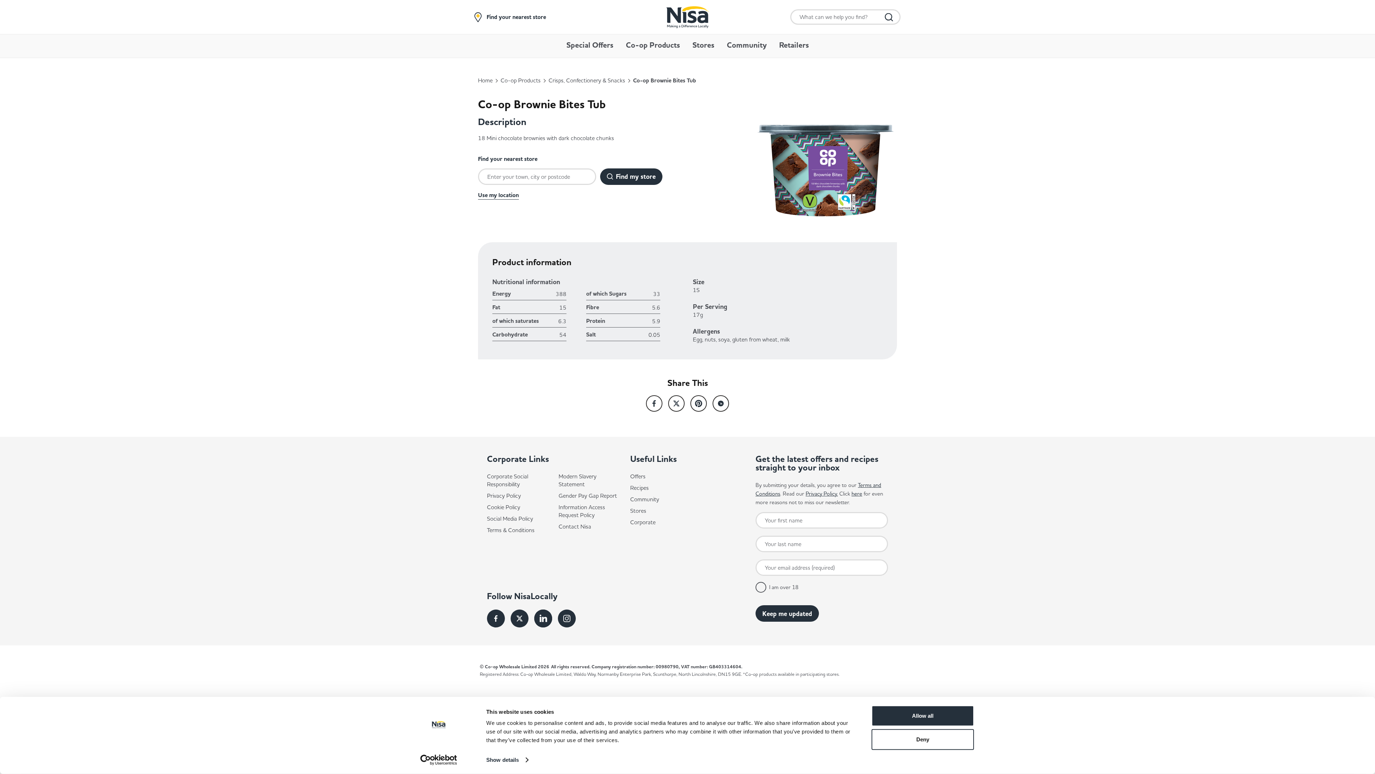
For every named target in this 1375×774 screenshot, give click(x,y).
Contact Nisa (575, 526)
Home (485, 80)
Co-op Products (521, 80)
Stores (638, 510)
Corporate (643, 522)
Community (644, 499)
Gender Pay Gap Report (588, 495)
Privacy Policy (504, 495)
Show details (502, 760)
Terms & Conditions (511, 530)
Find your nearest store (516, 17)
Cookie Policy (503, 507)
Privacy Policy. (822, 493)
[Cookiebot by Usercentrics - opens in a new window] (438, 760)
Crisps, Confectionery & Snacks (587, 80)
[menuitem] (589, 49)
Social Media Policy (510, 518)
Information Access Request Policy (582, 511)
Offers (638, 476)
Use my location (498, 195)
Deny (922, 739)
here (856, 493)
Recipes (639, 487)
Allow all (922, 716)
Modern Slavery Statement (578, 480)
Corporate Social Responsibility (507, 480)
